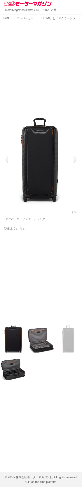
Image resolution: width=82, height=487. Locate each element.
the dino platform (45, 481)
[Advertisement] (41, 63)
